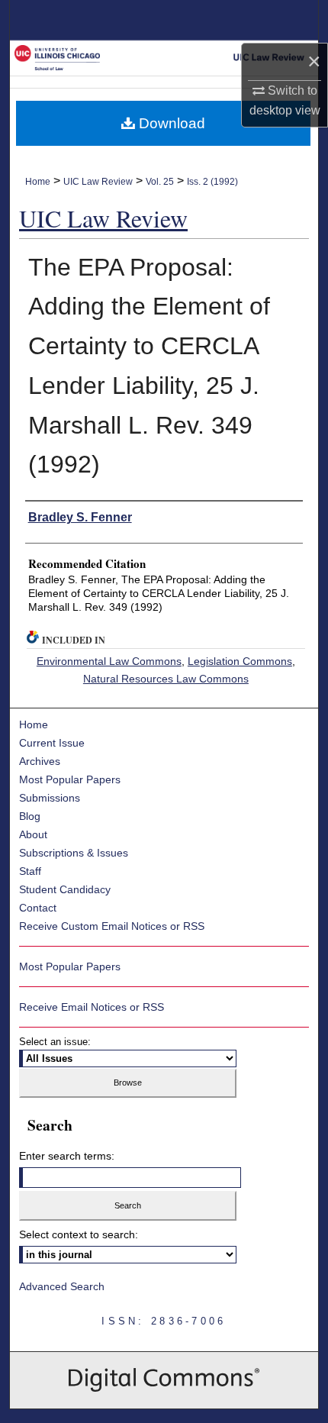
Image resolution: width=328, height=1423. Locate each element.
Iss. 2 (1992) (212, 181)
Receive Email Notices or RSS (91, 1007)
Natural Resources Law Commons (166, 679)
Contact (37, 908)
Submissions (49, 798)
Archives (39, 761)
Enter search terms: (66, 1156)
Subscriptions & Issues (73, 853)
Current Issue (52, 743)
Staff (30, 871)
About (33, 834)
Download (170, 123)
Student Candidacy (65, 889)
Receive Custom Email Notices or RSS (111, 926)
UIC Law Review (98, 181)
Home (37, 181)
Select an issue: (55, 1041)
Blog (29, 816)
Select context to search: (78, 1234)
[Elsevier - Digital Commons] (164, 1380)
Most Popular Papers (70, 779)
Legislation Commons (240, 661)
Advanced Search (62, 1286)
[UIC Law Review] (164, 57)
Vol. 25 (160, 181)
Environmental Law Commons (109, 661)
